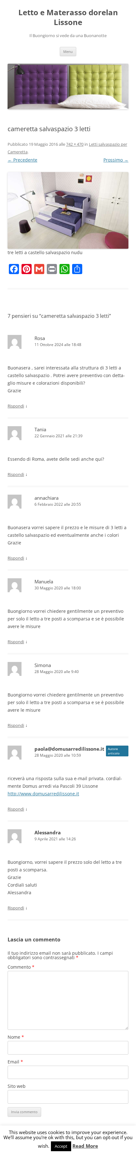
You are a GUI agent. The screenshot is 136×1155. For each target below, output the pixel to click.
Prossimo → (115, 160)
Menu (68, 51)
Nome (16, 1037)
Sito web (17, 1086)
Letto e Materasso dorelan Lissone (68, 17)
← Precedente (22, 160)
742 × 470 (74, 144)
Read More (85, 1146)
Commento (21, 967)
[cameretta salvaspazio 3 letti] (68, 210)
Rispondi (16, 406)
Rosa (39, 338)
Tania (40, 429)
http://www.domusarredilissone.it (43, 794)
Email (15, 1062)
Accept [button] (61, 1146)
